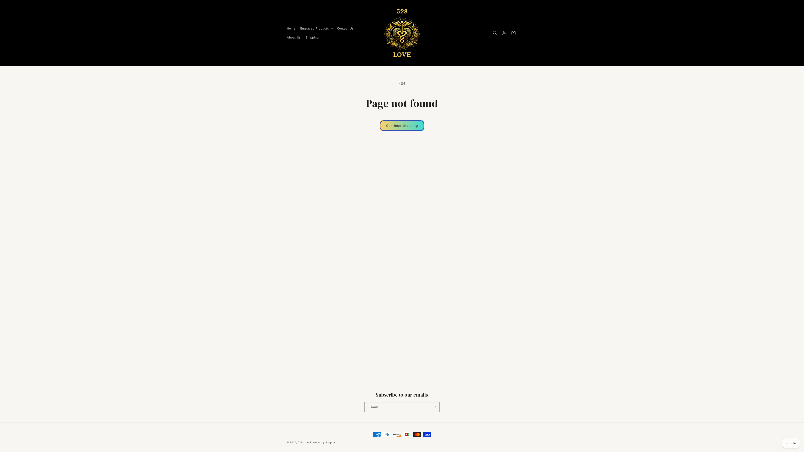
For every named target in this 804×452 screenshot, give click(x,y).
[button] (316, 28)
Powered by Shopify (322, 442)
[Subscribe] (434, 407)
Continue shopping (402, 126)
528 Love (303, 442)
